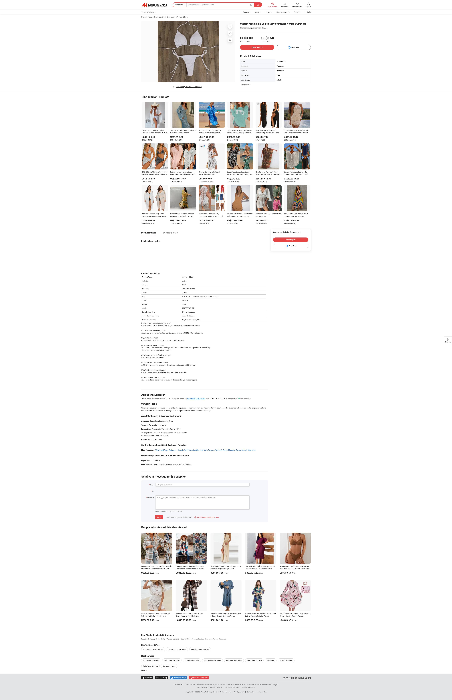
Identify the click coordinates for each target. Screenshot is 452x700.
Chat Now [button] (295, 47)
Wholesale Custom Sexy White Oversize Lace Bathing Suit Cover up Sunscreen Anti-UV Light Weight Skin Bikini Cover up (154, 215)
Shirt (205, 450)
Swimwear (173, 450)
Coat (254, 450)
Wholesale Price (240, 685)
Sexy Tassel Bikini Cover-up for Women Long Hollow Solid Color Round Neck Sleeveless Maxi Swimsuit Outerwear (267, 131)
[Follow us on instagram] (299, 677)
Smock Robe (247, 450)
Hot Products (178, 685)
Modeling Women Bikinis (200, 649)
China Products (190, 685)
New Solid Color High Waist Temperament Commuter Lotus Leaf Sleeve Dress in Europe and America (260, 568)
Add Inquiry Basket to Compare (189, 86)
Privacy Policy (262, 692)
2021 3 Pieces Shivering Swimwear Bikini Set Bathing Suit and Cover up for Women (155, 173)
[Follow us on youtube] (302, 677)
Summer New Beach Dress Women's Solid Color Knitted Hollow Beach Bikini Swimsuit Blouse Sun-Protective (156, 616)
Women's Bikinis (182, 17)
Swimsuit (170, 17)
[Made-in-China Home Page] (154, 4)
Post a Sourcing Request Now (206, 517)
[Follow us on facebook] (292, 677)
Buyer (257, 12)
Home (143, 17)
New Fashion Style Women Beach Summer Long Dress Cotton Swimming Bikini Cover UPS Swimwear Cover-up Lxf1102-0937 (296, 215)
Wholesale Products (226, 685)
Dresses (211, 450)
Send (159, 517)
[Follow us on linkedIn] (309, 677)
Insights (275, 685)
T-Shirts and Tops (161, 450)
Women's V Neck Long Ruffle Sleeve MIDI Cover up (268, 215)
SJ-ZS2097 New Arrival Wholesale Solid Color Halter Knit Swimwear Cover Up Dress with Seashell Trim (296, 131)
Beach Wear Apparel (254, 660)
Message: (150, 497)
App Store (147, 677)
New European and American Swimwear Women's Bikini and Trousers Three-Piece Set (294, 568)
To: (153, 491)
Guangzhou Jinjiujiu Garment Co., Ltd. (254, 28)
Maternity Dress (234, 450)
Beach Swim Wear (286, 660)
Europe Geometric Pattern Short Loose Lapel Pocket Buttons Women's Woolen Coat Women (190, 568)
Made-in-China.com (216, 687)
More (143, 670)
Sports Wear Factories (151, 660)
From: (152, 485)
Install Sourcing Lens (200, 677)
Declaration (250, 692)
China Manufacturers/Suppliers (207, 685)
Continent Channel (253, 685)
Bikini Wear (271, 660)
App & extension (282, 12)
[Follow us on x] (296, 677)
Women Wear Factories (212, 660)
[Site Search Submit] (258, 4)
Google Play (161, 677)
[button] (251, 5)
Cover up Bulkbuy (169, 666)
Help (268, 12)
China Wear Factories (172, 660)
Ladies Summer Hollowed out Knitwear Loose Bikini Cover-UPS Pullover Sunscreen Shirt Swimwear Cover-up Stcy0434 (183, 173)
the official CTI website (196, 399)
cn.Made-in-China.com (248, 687)
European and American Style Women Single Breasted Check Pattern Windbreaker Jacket (189, 616)
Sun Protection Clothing (193, 450)
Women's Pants (221, 450)
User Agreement (239, 692)
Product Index (266, 685)
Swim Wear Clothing (150, 666)
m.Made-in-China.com (232, 687)
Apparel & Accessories (156, 17)
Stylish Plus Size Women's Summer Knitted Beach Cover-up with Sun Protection (239, 131)
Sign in (308, 6)
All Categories (149, 12)
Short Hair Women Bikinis (177, 649)
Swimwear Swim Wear (234, 660)
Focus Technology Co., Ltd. (209, 692)
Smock (180, 450)
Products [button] (179, 4)
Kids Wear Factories (192, 660)
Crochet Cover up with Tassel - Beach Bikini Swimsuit (210, 173)
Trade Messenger (178, 677)
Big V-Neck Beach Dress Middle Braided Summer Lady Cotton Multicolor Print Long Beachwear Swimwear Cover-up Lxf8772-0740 (211, 131)
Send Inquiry (257, 47)
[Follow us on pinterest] (306, 677)
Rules (309, 12)
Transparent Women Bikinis (153, 649)
